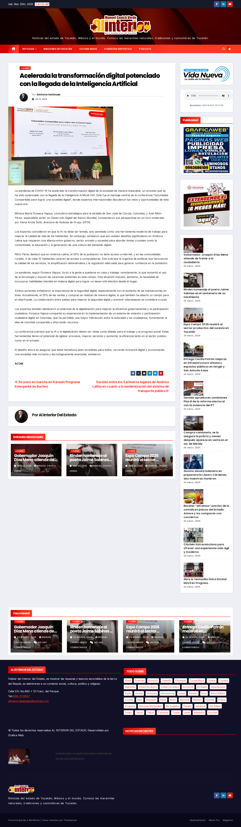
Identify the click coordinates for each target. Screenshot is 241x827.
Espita (128, 693)
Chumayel (180, 680)
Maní (139, 699)
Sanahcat (200, 706)
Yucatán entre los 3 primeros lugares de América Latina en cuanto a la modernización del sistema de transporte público (130, 386)
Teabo (128, 712)
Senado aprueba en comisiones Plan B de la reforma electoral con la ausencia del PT (205, 401)
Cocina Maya (88, 49)
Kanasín (193, 693)
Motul (163, 699)
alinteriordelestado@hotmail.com (28, 701)
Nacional (184, 699)
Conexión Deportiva (118, 49)
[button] (223, 49)
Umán (187, 712)
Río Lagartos (172, 706)
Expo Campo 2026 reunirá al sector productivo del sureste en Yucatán (206, 328)
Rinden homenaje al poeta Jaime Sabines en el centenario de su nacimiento (206, 293)
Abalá (128, 680)
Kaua (204, 693)
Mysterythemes (198, 820)
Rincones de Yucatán (58, 49)
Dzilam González (170, 687)
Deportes (130, 687)
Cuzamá (223, 680)
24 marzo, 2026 (139, 637)
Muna (173, 699)
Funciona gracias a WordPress (24, 820)
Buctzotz (153, 680)
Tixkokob (163, 712)
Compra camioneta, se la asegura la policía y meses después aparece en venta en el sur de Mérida (206, 438)
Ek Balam (202, 687)
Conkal (211, 680)
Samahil (187, 706)
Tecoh (139, 712)
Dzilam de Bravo (148, 687)
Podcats (145, 49)
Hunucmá (152, 693)
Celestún (166, 680)
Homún (139, 693)
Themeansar (70, 820)
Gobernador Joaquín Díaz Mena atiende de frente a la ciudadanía (35, 460)
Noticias (28, 49)
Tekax (150, 712)
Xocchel (212, 712)
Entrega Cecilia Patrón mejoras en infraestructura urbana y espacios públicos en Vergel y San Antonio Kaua (205, 364)
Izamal (181, 693)
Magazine (228, 820)
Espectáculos (218, 687)
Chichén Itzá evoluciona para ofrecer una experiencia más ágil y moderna (206, 548)
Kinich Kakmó (218, 693)
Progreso (130, 706)
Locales (25, 68)
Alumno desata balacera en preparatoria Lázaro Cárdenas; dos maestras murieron (205, 474)
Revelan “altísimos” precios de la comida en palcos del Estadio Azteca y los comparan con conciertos (206, 511)
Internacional (167, 693)
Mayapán (151, 699)
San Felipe (215, 706)
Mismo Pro (214, 820)
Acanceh (139, 680)
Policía (221, 699)
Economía (188, 687)
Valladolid (199, 712)
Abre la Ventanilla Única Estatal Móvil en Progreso (205, 581)
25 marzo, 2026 (27, 637)
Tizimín (176, 712)
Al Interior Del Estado (48, 94)
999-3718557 (21, 696)
